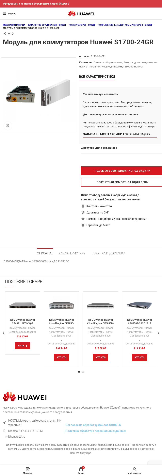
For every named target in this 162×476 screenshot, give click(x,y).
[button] (22, 345)
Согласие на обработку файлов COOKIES (93, 425)
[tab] (45, 252)
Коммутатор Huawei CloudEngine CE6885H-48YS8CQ (100, 323)
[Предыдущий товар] (5, 34)
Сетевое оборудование (108, 62)
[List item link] (33, 431)
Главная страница (14, 25)
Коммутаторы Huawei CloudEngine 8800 (61, 334)
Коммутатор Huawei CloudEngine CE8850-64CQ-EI (61, 323)
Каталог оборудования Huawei (47, 25)
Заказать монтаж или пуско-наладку (116, 134)
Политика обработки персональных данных (95, 430)
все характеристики (97, 77)
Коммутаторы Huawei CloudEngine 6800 (100, 334)
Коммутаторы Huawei (82, 25)
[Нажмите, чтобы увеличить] (8, 126)
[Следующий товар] (13, 34)
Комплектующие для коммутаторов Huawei (125, 25)
